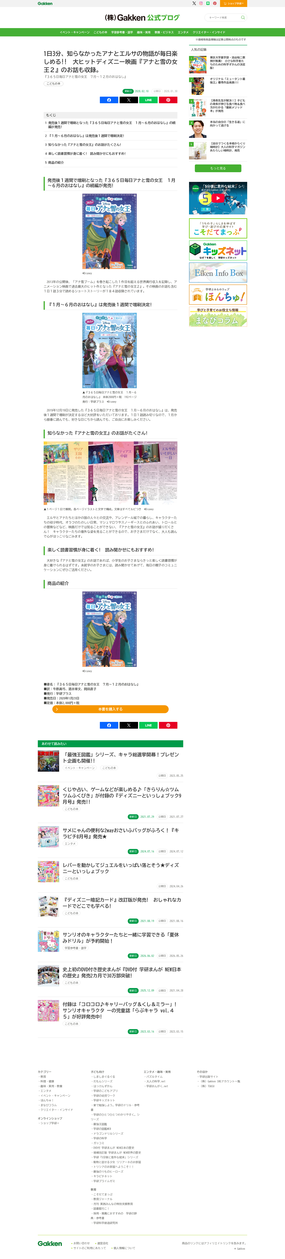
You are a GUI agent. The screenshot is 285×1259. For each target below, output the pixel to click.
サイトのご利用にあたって (89, 1248)
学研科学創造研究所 (105, 1223)
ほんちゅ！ (47, 1100)
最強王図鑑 (100, 1124)
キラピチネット (102, 1176)
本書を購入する (110, 709)
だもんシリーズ (102, 1081)
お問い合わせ (81, 1243)
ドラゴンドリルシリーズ (108, 1133)
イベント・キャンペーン (75, 32)
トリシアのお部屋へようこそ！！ (113, 1166)
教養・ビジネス (164, 32)
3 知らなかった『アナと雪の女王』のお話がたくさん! (83, 144)
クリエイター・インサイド (209, 32)
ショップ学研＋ (50, 1123)
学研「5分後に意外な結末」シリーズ (115, 1157)
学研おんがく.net (157, 1086)
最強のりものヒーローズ (108, 1171)
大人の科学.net (155, 1081)
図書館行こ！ (101, 1208)
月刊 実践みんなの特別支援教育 (113, 1204)
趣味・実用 (144, 32)
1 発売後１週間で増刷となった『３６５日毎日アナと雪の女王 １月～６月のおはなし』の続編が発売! (110, 124)
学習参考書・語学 (122, 32)
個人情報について (124, 1248)
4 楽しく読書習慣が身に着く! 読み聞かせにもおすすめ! (85, 153)
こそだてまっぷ (102, 1194)
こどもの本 (100, 32)
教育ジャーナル (102, 1199)
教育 (43, 1076)
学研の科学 (100, 1138)
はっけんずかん (102, 1086)
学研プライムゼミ (104, 1181)
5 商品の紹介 (54, 162)
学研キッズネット (104, 1100)
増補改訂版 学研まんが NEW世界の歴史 (117, 1152)
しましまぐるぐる (104, 1076)
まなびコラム (49, 1105)
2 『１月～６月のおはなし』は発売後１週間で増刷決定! (84, 135)
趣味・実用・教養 (51, 1086)
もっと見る (218, 168)
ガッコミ (98, 1143)
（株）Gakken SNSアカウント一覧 (220, 1081)
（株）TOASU (207, 1086)
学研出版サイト (209, 1076)
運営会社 (102, 1243)
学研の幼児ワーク (104, 1095)
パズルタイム (154, 1076)
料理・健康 (47, 1081)
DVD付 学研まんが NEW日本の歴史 (113, 1147)
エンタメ (183, 32)
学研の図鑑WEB (102, 1128)
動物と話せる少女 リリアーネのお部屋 (117, 1162)
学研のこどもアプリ (105, 1091)
